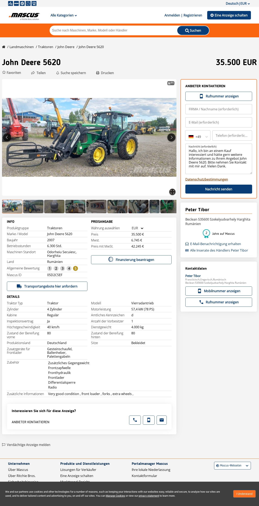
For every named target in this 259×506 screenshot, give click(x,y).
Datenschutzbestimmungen (206, 179)
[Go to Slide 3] (54, 206)
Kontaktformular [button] (144, 476)
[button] (11, 72)
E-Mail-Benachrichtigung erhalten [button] (215, 244)
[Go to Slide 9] (170, 206)
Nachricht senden (218, 189)
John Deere (65, 47)
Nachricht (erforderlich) (203, 146)
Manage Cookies (115, 495)
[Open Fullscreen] (172, 192)
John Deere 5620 (91, 47)
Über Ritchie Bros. (22, 476)
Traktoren (45, 47)
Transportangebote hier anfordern (50, 286)
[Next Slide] (171, 137)
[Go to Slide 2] (33, 206)
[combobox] (131, 228)
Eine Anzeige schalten (231, 15)
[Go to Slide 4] (75, 206)
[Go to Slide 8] (154, 206)
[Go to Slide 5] (96, 206)
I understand (244, 493)
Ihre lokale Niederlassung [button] (151, 469)
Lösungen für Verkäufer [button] (78, 469)
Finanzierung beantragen (135, 259)
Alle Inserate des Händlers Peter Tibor (219, 250)
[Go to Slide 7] (138, 206)
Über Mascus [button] (18, 469)
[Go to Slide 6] (117, 206)
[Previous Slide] (7, 137)
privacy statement (149, 495)
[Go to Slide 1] (12, 206)
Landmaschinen (22, 47)
